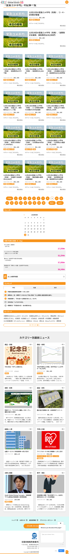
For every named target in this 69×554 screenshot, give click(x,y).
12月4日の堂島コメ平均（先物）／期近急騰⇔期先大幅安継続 (34, 177)
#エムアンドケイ (50, 321)
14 (16, 203)
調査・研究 (50, 414)
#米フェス (60, 316)
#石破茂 (17, 318)
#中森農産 (48, 318)
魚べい (10, 502)
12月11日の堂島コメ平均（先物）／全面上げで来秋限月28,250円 (55, 108)
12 (7, 203)
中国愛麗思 (40, 458)
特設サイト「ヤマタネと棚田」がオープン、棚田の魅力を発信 (18, 411)
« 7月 (24, 215)
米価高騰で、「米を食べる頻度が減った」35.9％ (22, 299)
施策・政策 (17, 414)
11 (61, 198)
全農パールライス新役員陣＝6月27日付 (17, 451)
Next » (52, 203)
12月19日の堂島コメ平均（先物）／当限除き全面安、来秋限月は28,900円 (47, 33)
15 (21, 203)
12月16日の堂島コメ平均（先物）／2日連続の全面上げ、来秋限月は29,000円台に (56, 72)
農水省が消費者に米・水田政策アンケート (49, 410)
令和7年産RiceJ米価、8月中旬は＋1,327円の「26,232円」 (50, 368)
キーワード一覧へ (34, 325)
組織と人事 (17, 454)
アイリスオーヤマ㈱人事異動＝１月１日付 (49, 451)
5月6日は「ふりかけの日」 (16, 302)
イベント (16, 371)
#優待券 (58, 321)
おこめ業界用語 (13, 276)
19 (39, 203)
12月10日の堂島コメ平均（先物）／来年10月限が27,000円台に (12, 142)
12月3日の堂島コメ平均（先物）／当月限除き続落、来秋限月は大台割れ (54, 177)
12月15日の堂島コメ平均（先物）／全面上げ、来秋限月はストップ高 (12, 108)
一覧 (30, 344)
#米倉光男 (41, 318)
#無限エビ (29, 321)
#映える (41, 321)
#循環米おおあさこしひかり (12, 316)
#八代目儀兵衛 (8, 321)
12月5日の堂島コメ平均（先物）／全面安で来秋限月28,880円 (12, 177)
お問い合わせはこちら (35, 526)
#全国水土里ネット (35, 316)
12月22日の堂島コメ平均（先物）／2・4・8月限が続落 (47, 13)
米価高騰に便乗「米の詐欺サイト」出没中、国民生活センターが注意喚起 (50, 496)
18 (34, 203)
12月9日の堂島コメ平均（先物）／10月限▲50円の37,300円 (34, 142)
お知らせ (22, 520)
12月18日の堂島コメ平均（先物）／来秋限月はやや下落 (12, 71)
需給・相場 (42, 17)
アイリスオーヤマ (41, 456)
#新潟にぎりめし (9, 318)
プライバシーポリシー (46, 520)
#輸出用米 (53, 316)
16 (25, 203)
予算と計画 (49, 454)
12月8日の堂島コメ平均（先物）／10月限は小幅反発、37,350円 (55, 142)
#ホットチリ (45, 316)
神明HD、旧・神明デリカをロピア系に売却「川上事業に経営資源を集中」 (30, 295)
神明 (6, 502)
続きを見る (63, 25)
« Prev (9, 198)
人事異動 (49, 456)
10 (56, 198)
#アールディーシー (19, 321)
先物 (30, 20)
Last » (60, 203)
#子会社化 (34, 318)
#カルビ (35, 321)
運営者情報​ (32, 520)
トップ (14, 520)
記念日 (6, 373)
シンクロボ (56, 456)
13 (12, 203)
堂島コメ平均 (36, 20)
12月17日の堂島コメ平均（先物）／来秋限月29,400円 (34, 71)
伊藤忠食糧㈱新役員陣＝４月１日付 (18, 292)
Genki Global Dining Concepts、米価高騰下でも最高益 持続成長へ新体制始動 (18, 496)
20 (43, 203)
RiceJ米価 (40, 373)
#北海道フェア (25, 318)
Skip (56, 550)
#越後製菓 (56, 318)
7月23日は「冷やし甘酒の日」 (14, 367)
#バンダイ (25, 316)
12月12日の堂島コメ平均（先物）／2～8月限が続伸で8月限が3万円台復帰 (34, 108)
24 (28, 232)
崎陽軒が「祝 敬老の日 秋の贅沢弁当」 (20, 305)
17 (30, 203)
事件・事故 (49, 499)
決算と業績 (17, 499)
